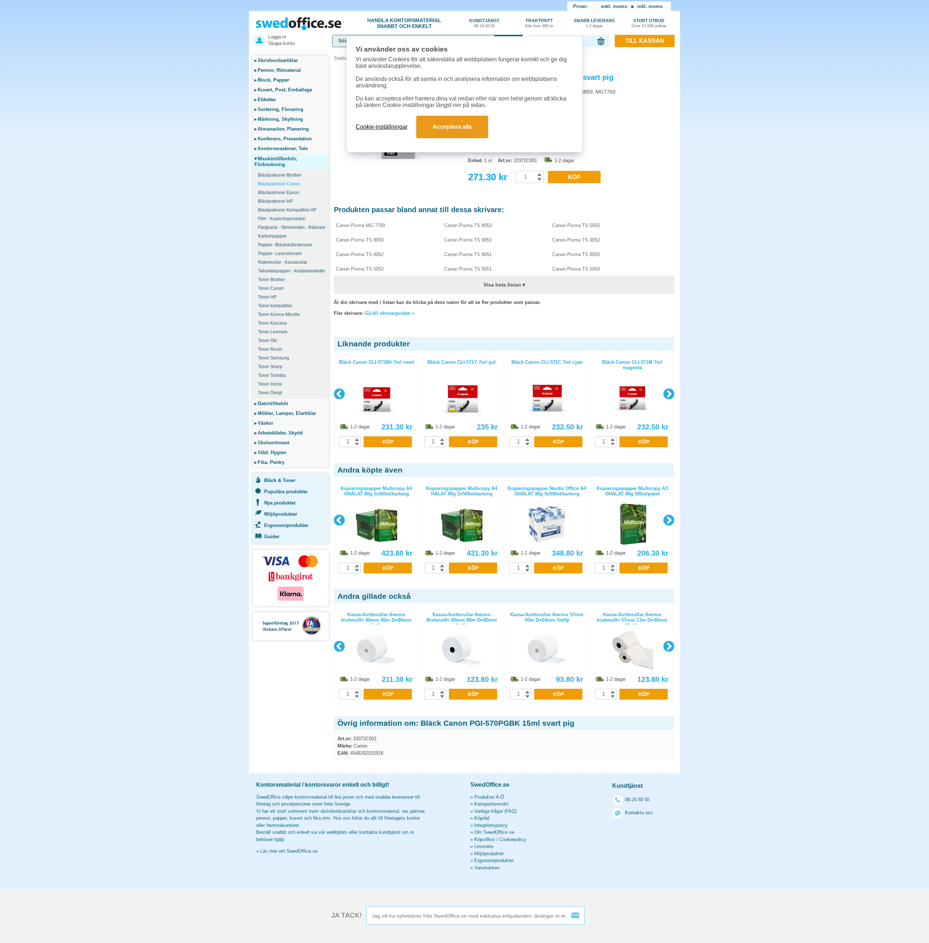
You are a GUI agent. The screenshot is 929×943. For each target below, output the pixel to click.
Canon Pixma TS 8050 (576, 254)
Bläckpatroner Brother (279, 175)
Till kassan (644, 41)
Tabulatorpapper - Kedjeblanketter (292, 270)
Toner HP (267, 297)
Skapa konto (281, 43)
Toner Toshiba (272, 375)
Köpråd (481, 818)
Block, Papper (271, 80)
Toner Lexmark (272, 331)
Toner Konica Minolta (279, 314)
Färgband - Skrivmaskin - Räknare (292, 227)
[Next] (668, 393)
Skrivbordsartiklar (276, 60)
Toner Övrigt (270, 392)
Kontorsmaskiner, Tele (281, 148)
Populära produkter (286, 491)
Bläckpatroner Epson (278, 192)
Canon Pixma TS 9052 (576, 240)
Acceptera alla (452, 127)
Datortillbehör (271, 403)
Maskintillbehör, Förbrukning (275, 161)
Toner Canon (271, 288)
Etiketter (265, 99)
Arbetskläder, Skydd (278, 433)
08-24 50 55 (637, 799)
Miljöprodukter (280, 514)
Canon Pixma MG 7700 (360, 225)
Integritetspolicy (491, 825)
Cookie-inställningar (382, 127)
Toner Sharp (270, 366)
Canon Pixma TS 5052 (360, 269)
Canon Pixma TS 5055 (576, 225)
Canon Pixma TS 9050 (360, 240)
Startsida (343, 58)
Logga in (277, 37)
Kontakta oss (639, 812)
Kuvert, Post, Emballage (283, 89)
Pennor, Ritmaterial (277, 70)
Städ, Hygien (270, 452)
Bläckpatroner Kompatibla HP (287, 210)
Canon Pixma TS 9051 (468, 240)
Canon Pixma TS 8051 (468, 254)
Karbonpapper (272, 236)
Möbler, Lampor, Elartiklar (285, 413)
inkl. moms (650, 6)
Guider (271, 536)
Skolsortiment (271, 442)
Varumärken (486, 867)
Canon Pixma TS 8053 (468, 225)
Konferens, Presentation (283, 138)
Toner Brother (271, 279)
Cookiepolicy (512, 839)
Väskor (263, 423)
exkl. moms (614, 6)
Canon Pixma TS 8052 (360, 254)
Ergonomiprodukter (286, 525)
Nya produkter (280, 503)
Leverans (484, 846)
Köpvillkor (484, 839)
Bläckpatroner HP (275, 201)
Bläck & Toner (279, 480)
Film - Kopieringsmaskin (282, 218)
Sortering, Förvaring (278, 109)
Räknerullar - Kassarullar (282, 262)
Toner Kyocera (272, 323)
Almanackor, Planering (281, 129)
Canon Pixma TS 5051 (468, 269)
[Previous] (339, 393)
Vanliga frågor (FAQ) (495, 811)
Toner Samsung (273, 358)
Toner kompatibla (275, 305)
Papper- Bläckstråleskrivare (285, 244)
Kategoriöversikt (491, 804)
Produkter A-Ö (489, 797)
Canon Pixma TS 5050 (576, 269)
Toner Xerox (270, 384)
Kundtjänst (484, 23)
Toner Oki (267, 340)
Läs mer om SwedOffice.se (289, 851)
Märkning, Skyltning (278, 119)
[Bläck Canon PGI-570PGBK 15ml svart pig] (399, 170)
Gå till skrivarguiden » (389, 313)
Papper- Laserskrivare (280, 253)
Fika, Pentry (269, 462)
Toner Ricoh (270, 349)
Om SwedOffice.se (494, 832)
